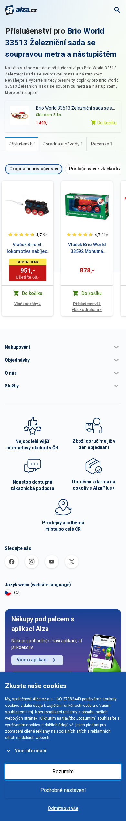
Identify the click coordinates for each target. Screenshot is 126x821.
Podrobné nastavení (63, 790)
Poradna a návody (63, 143)
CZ (17, 592)
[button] (63, 347)
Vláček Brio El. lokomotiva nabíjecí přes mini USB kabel (27, 248)
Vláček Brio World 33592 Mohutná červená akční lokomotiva (87, 248)
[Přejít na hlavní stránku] (21, 10)
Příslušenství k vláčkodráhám (87, 306)
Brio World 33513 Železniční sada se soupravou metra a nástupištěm (60, 42)
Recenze (102, 143)
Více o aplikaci (32, 659)
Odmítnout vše (63, 808)
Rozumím (63, 771)
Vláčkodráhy (27, 303)
